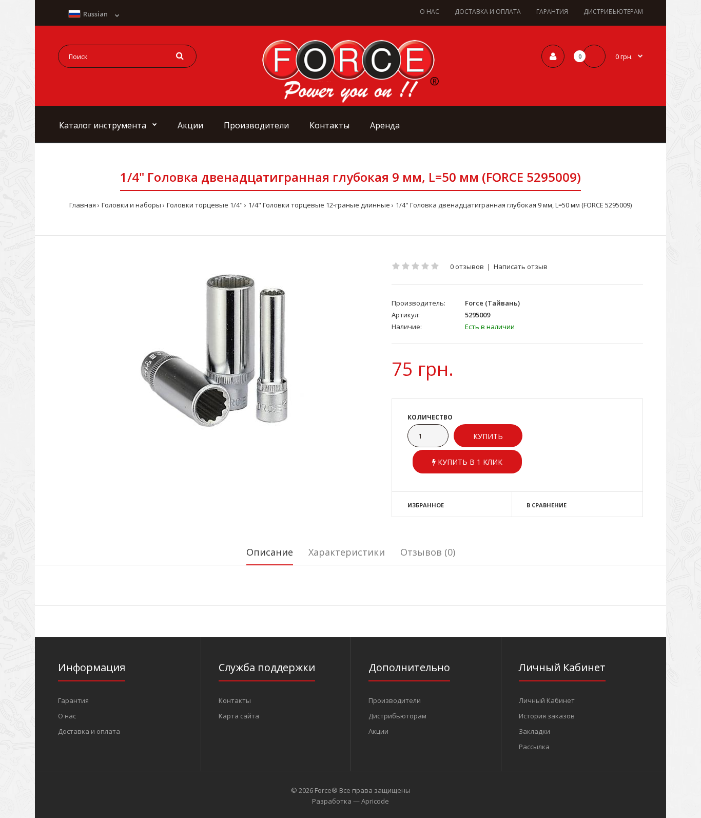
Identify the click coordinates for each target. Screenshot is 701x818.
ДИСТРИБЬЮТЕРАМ (613, 11)
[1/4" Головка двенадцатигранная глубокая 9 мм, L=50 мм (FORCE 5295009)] (217, 351)
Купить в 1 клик (469, 462)
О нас (67, 715)
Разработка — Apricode (350, 801)
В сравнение (547, 505)
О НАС (429, 11)
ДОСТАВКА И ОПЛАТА (488, 11)
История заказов (547, 715)
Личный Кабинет (547, 700)
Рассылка (534, 746)
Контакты (235, 700)
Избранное (425, 505)
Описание (269, 552)
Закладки (534, 731)
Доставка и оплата (89, 731)
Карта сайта (239, 715)
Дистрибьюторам (397, 715)
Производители (394, 700)
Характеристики (346, 552)
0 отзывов (467, 266)
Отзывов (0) (427, 552)
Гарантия (73, 700)
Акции (378, 731)
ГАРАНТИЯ (552, 11)
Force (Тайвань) (492, 303)
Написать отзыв (521, 266)
